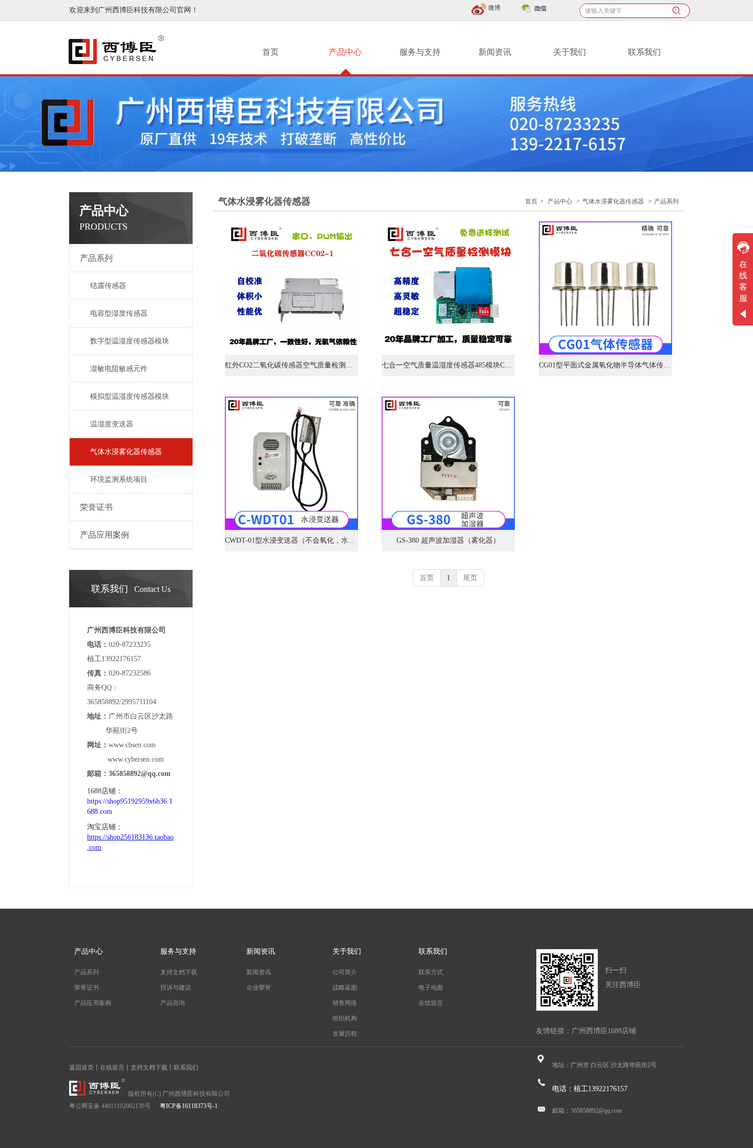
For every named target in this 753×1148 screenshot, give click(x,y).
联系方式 (431, 972)
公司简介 (344, 972)
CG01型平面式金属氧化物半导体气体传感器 (605, 365)
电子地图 (431, 987)
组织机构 (344, 1018)
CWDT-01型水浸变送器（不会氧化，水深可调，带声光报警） (291, 540)
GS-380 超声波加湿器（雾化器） (448, 540)
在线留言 (431, 1003)
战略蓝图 (344, 987)
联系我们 (433, 951)
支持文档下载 (178, 972)
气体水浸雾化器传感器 (613, 201)
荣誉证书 (86, 987)
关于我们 (346, 951)
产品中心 (560, 201)
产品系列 (666, 201)
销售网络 (344, 1003)
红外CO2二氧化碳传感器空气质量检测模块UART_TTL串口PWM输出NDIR (291, 365)
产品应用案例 (92, 1003)
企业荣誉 (258, 987)
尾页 (470, 578)
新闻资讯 (260, 951)
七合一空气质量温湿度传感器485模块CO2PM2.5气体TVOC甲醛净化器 (448, 365)
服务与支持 (178, 951)
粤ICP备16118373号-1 (189, 1106)
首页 (531, 201)
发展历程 (344, 1033)
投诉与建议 (175, 987)
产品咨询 (172, 1003)
